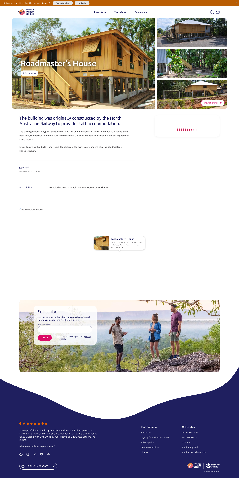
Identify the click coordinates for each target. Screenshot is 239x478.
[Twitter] (34, 454)
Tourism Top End (190, 447)
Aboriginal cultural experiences (36, 446)
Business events (189, 437)
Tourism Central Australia (194, 452)
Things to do (120, 12)
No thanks (82, 3)
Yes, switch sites (62, 3)
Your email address (45, 325)
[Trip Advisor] (48, 454)
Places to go (100, 12)
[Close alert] (236, 2)
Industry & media (190, 432)
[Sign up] (218, 12)
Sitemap (145, 452)
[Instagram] (27, 454)
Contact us (146, 432)
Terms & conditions (150, 447)
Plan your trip (141, 12)
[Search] (212, 12)
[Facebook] (21, 454)
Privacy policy (147, 442)
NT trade (186, 442)
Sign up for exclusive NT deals (155, 437)
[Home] (25, 12)
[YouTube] (41, 454)
